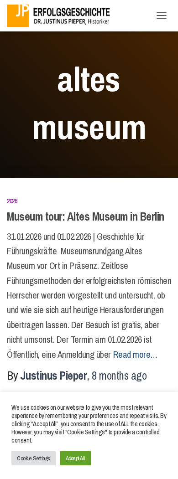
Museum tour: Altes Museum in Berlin (85, 216)
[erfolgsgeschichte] (64, 16)
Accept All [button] (75, 458)
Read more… (135, 354)
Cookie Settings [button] (33, 458)
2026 (12, 201)
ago (119, 375)
